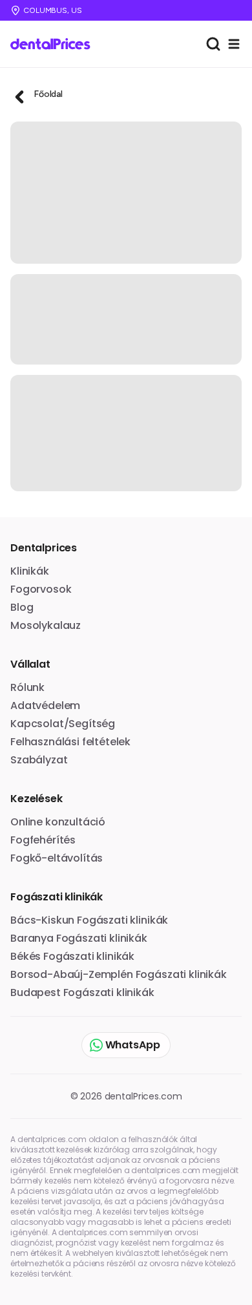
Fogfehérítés (43, 840)
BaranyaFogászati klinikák (78, 938)
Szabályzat (38, 759)
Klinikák (29, 571)
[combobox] (213, 44)
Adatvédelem (45, 705)
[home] (55, 44)
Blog (21, 607)
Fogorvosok (40, 589)
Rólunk (27, 687)
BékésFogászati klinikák (72, 956)
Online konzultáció (57, 821)
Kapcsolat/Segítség (62, 723)
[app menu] (234, 44)
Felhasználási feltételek (70, 741)
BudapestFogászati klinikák (82, 992)
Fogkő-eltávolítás (56, 858)
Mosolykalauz (45, 625)
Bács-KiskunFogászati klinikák (89, 920)
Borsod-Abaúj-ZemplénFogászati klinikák (118, 974)
